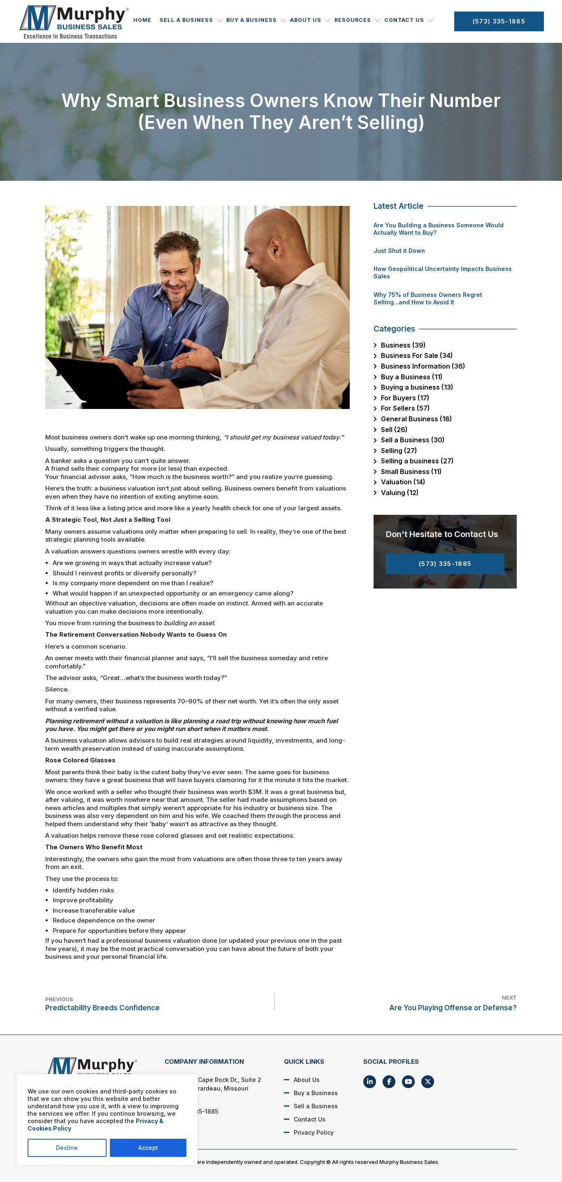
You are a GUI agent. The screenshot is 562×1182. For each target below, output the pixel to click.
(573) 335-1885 (499, 21)
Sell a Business (186, 20)
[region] (106, 1120)
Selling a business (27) (417, 461)
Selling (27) (399, 450)
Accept (148, 1147)
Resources (352, 20)
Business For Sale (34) (417, 355)
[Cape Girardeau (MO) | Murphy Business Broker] (96, 1070)
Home (142, 20)
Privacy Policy (314, 1132)
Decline (67, 1147)
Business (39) (403, 345)
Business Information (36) (423, 366)
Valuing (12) (400, 492)
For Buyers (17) (405, 398)
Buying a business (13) (417, 387)
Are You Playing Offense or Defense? (453, 1003)
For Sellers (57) (405, 408)
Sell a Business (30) (413, 440)
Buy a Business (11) (412, 377)
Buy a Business (251, 20)
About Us (305, 20)
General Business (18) (416, 419)
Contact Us (404, 20)
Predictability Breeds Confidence (102, 1004)
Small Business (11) (411, 471)
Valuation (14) (403, 482)
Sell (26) (394, 429)
